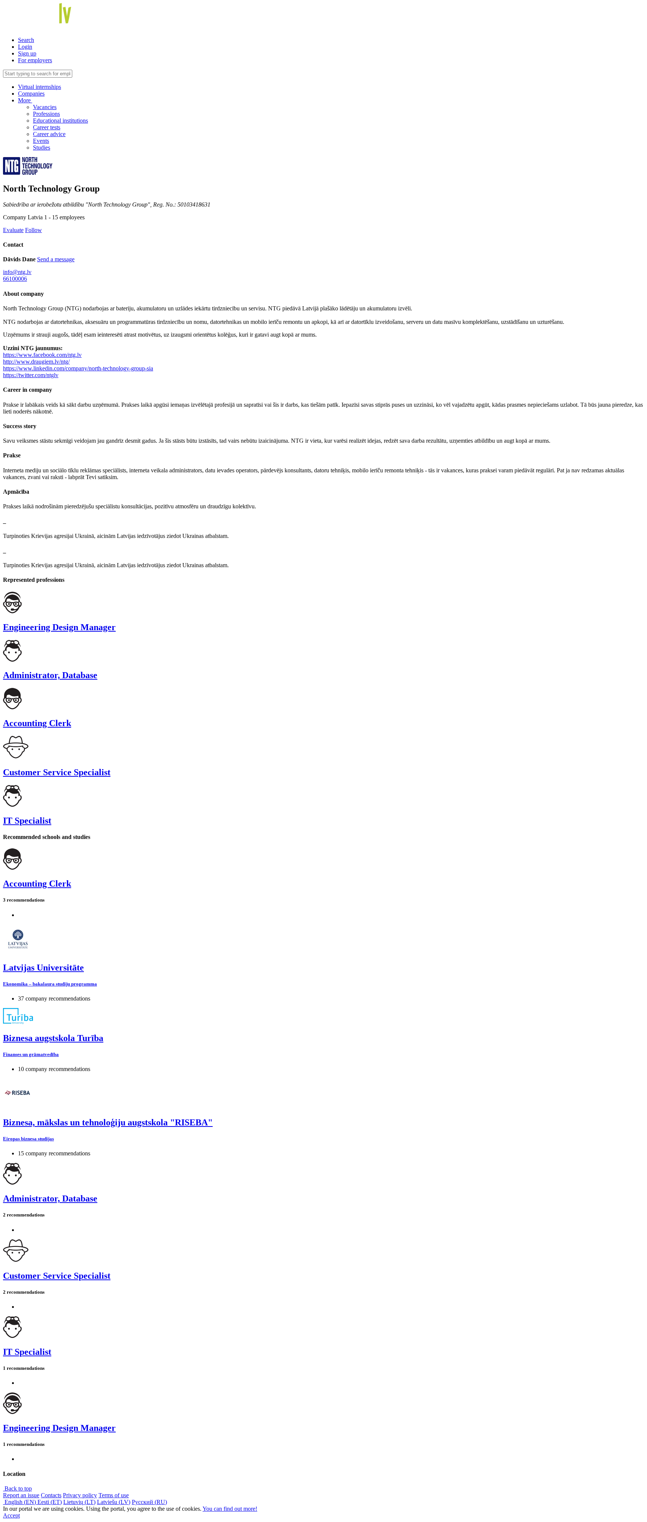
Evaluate (13, 230)
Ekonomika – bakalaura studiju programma (50, 984)
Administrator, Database (50, 675)
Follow (33, 230)
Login (25, 46)
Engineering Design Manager (59, 627)
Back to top (17, 1488)
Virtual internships (39, 87)
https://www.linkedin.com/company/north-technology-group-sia (78, 368)
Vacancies (45, 107)
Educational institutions (60, 120)
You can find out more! (230, 1509)
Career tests (46, 127)
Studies (41, 147)
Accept (11, 1515)
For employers (35, 60)
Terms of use (113, 1495)
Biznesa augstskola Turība (53, 1038)
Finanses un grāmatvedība (31, 1054)
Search (26, 40)
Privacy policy (80, 1495)
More (25, 100)
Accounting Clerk (37, 723)
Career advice (49, 134)
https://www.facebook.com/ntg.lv (42, 355)
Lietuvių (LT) (79, 1502)
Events (41, 141)
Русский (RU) (149, 1502)
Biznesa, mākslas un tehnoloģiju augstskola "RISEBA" (108, 1122)
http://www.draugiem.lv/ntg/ (36, 361)
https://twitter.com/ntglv (30, 375)
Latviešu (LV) (113, 1502)
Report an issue (21, 1495)
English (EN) (20, 1502)
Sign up (27, 53)
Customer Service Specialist (56, 772)
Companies (31, 93)
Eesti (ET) (49, 1502)
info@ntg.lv (17, 272)
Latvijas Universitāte (43, 967)
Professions (46, 114)
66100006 (15, 279)
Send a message (56, 259)
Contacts (51, 1495)
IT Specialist (27, 820)
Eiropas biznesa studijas (28, 1139)
